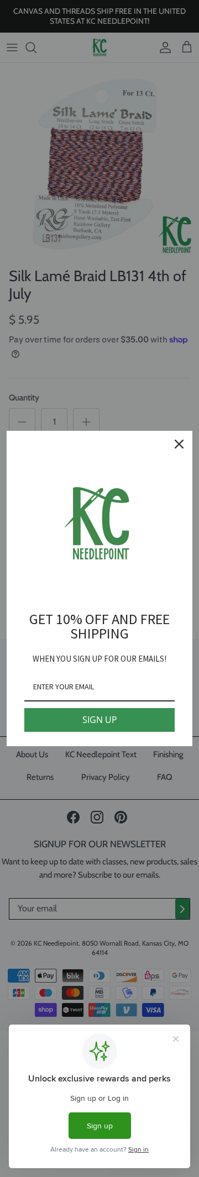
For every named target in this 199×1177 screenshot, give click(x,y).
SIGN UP (99, 720)
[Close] (179, 444)
